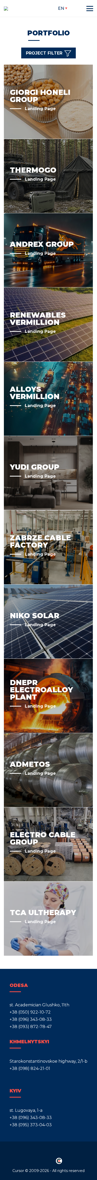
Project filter (44, 53)
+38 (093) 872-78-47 (31, 1026)
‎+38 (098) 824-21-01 (30, 1068)
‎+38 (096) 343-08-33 (31, 1019)
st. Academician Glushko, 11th (39, 1004)
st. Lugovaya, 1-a (26, 1110)
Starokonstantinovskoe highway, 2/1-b (48, 1061)
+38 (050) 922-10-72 (30, 1012)
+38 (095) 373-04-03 (31, 1124)
